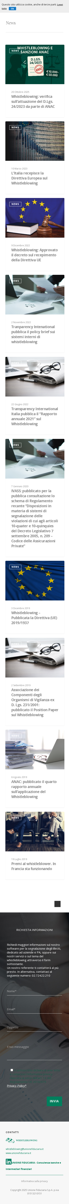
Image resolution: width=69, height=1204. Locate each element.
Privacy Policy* (16, 1085)
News (15, 50)
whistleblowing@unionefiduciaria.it (25, 1149)
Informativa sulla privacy (34, 1181)
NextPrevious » (56, 905)
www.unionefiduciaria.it (18, 1153)
